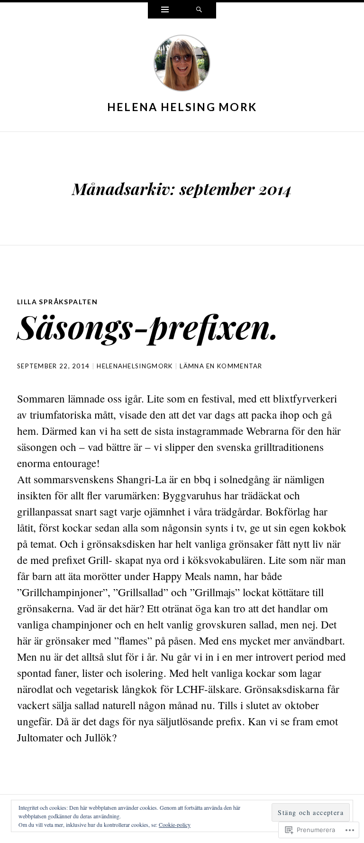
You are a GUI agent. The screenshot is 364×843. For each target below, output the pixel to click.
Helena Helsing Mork (182, 106)
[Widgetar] (165, 10)
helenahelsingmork (135, 366)
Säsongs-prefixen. (148, 325)
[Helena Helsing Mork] (182, 65)
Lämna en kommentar (221, 366)
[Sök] (199, 10)
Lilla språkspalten (57, 302)
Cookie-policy (175, 824)
